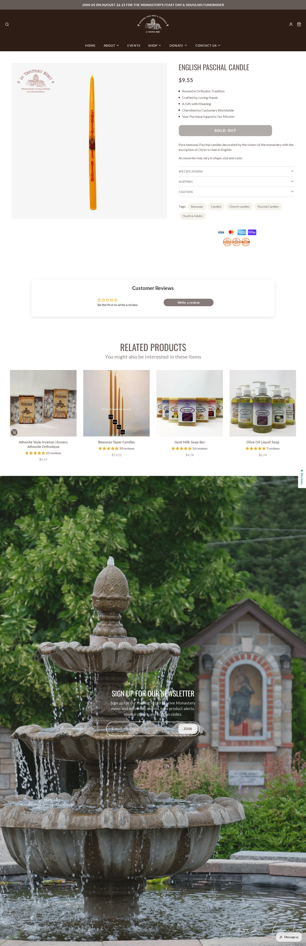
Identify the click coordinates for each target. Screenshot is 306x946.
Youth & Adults (193, 216)
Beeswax (197, 206)
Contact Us (206, 45)
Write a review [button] (189, 302)
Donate (176, 45)
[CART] (299, 24)
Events (133, 45)
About (109, 45)
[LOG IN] (291, 24)
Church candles (239, 206)
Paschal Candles (268, 206)
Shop (152, 45)
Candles (216, 206)
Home (90, 45)
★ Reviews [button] (302, 477)
